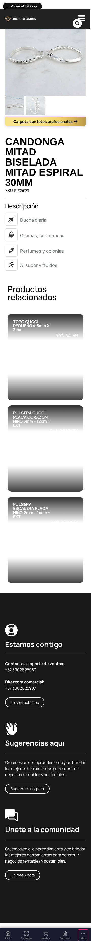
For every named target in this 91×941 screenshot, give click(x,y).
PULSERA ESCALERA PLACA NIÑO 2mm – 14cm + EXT (31, 510)
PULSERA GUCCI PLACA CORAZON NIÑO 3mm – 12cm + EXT (31, 419)
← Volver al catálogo (22, 6)
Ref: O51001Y (64, 522)
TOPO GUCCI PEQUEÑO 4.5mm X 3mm (31, 325)
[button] (77, 23)
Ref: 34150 (66, 335)
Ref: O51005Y (64, 431)
